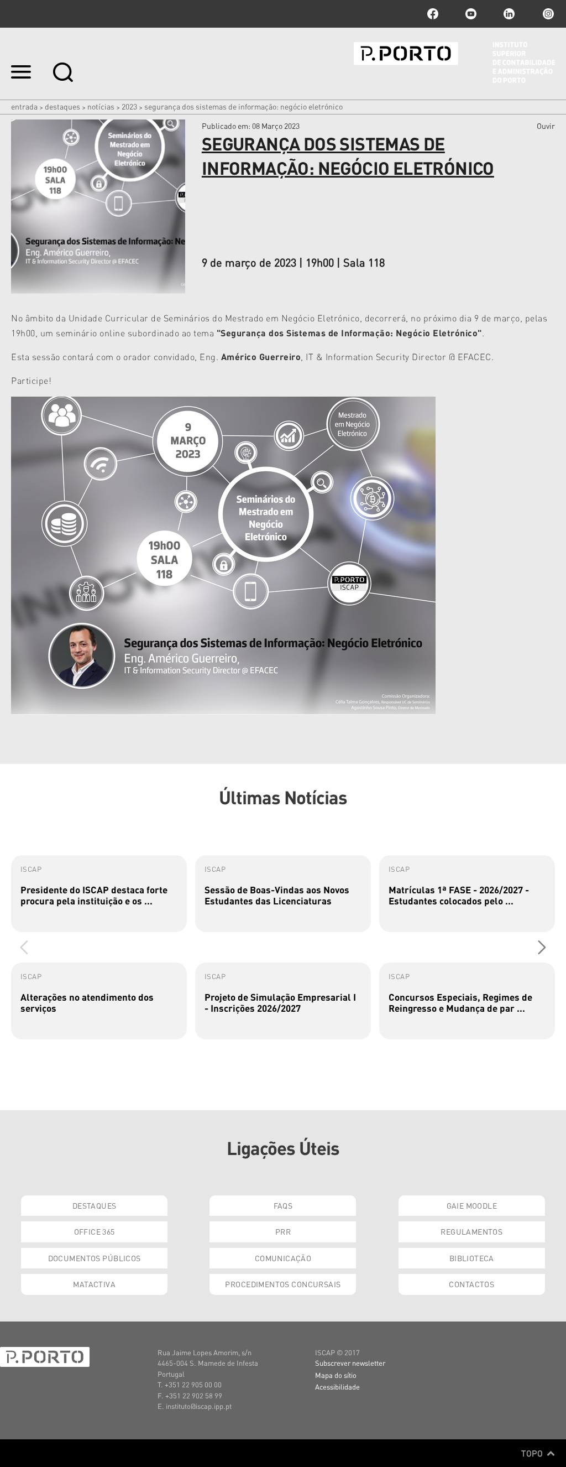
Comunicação (283, 1258)
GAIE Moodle (472, 1205)
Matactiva (94, 1284)
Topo (533, 1453)
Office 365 (94, 1231)
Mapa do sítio (336, 1375)
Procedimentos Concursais (282, 1284)
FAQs (283, 1205)
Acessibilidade (337, 1386)
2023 (129, 106)
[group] (99, 893)
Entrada (24, 106)
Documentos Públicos (94, 1258)
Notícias (100, 106)
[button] (541, 947)
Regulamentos (471, 1231)
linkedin (509, 13)
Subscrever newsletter (350, 1362)
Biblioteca (471, 1258)
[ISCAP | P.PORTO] (454, 62)
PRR (283, 1231)
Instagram (547, 13)
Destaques (62, 106)
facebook (432, 13)
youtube (470, 13)
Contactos (471, 1284)
